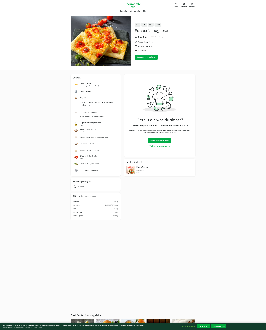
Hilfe (144, 11)
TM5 (150, 25)
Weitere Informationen (160, 146)
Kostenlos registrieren (146, 57)
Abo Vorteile (135, 11)
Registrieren (184, 6)
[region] (133, 326)
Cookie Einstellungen (188, 326)
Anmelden (192, 6)
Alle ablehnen (203, 326)
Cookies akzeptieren (219, 326)
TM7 (137, 25)
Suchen (176, 6)
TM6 (144, 25)
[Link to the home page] (133, 4)
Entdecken (124, 11)
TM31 (158, 25)
